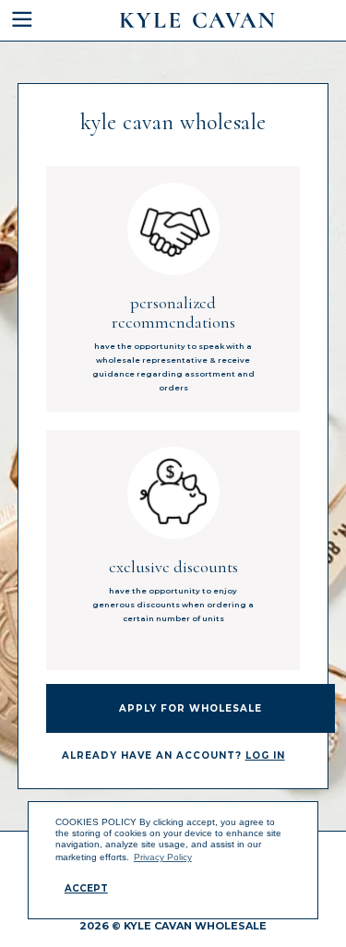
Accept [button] (86, 888)
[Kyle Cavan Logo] (197, 20)
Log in (265, 755)
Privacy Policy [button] (163, 857)
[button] (33, 20)
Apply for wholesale (190, 708)
